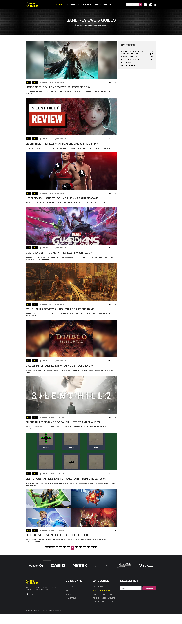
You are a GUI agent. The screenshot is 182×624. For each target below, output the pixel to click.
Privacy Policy (71, 598)
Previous (50, 548)
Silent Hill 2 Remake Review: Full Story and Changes (63, 422)
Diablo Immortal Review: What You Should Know (59, 365)
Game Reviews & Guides (91, 25)
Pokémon (73, 5)
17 (89, 547)
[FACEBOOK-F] (27, 594)
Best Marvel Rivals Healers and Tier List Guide (59, 535)
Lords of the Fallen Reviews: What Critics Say (58, 87)
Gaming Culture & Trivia (137, 57)
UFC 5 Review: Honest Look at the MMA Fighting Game (62, 198)
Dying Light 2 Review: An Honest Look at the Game (60, 309)
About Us (69, 587)
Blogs (68, 590)
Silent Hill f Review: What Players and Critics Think (62, 144)
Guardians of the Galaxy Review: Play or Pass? (59, 253)
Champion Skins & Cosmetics (137, 51)
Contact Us (70, 594)
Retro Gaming (86, 5)
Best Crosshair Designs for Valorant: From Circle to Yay (66, 478)
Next (94, 548)
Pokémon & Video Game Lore (137, 60)
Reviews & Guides (58, 5)
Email (122, 585)
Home (78, 25)
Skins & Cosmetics (103, 5)
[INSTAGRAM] (32, 594)
